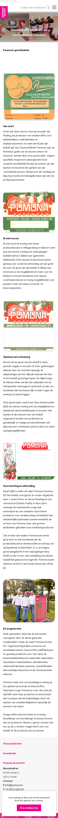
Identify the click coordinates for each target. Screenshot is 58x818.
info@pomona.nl (14, 785)
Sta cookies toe (29, 807)
